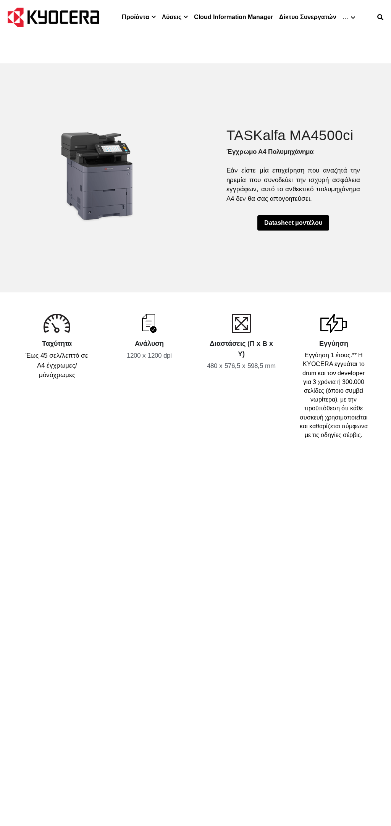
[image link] (53, 16)
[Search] (380, 17)
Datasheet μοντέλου (293, 222)
